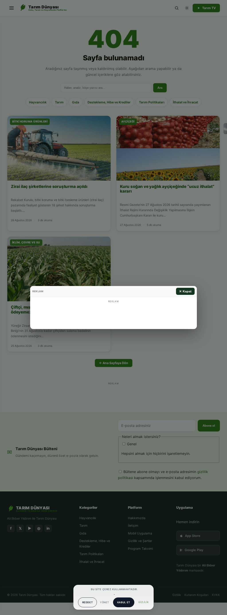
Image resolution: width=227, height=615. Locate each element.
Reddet (87, 602)
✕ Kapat (185, 291)
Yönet (104, 602)
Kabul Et (123, 602)
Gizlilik (143, 602)
